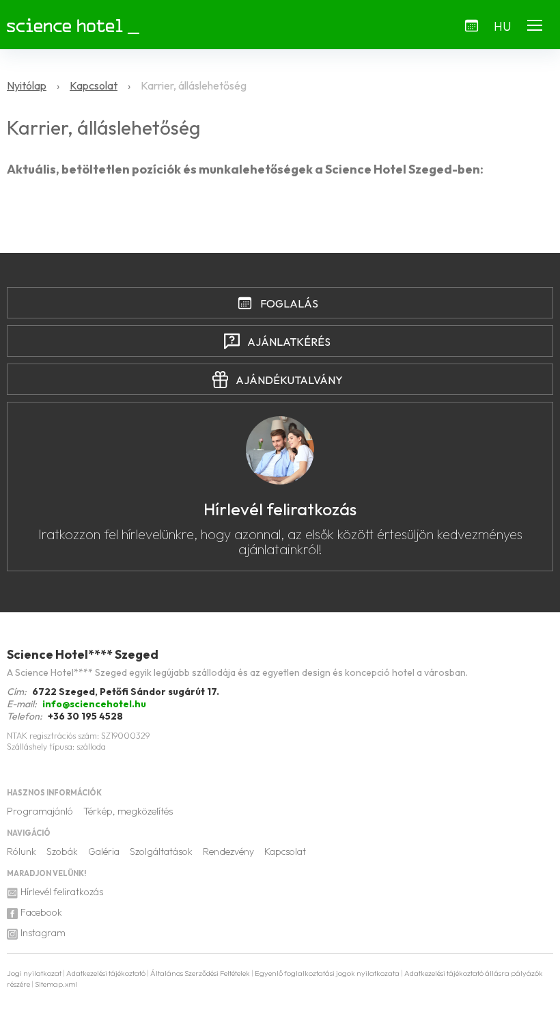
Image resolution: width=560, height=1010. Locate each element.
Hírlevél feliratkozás (61, 892)
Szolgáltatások (161, 851)
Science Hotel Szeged (82, 654)
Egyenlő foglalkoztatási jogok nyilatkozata (327, 973)
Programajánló (40, 811)
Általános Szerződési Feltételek (200, 973)
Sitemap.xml (56, 984)
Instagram (43, 933)
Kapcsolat (285, 851)
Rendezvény (228, 851)
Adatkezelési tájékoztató (105, 973)
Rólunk (21, 851)
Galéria (104, 851)
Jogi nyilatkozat (34, 973)
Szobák (62, 851)
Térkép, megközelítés (128, 811)
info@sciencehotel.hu (94, 704)
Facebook (41, 912)
